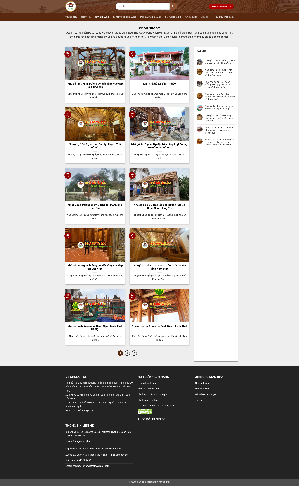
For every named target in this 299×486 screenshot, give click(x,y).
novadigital (164, 482)
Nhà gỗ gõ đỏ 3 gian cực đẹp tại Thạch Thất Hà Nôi (95, 146)
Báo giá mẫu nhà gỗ (150, 17)
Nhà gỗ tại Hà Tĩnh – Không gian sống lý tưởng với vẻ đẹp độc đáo (219, 118)
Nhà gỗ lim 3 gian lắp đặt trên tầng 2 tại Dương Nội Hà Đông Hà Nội (159, 146)
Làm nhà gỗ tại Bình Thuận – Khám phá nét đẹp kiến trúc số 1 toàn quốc (219, 130)
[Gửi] (173, 6)
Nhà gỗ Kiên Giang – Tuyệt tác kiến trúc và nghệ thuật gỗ (219, 107)
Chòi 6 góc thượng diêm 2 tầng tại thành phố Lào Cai (95, 206)
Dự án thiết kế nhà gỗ (124, 17)
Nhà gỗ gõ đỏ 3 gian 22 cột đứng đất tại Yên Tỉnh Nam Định (159, 267)
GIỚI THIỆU (86, 17)
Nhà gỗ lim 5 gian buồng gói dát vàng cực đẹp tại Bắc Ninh (95, 267)
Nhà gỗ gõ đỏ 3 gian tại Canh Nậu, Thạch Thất (159, 326)
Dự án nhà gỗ (102, 17)
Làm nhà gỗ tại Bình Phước (159, 83)
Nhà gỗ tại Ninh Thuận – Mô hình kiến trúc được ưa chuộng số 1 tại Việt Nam (219, 72)
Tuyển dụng (191, 17)
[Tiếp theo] (134, 353)
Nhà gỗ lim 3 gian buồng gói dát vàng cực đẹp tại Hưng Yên (95, 85)
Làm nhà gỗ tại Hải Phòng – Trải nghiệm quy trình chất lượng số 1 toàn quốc (218, 84)
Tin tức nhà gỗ (173, 17)
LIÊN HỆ (204, 17)
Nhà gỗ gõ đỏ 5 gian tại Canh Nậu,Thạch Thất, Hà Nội (95, 328)
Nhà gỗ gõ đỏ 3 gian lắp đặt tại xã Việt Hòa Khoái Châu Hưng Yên (159, 206)
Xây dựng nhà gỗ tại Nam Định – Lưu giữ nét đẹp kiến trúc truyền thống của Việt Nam (219, 142)
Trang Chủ (71, 17)
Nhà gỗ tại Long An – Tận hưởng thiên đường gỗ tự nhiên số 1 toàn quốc (220, 97)
